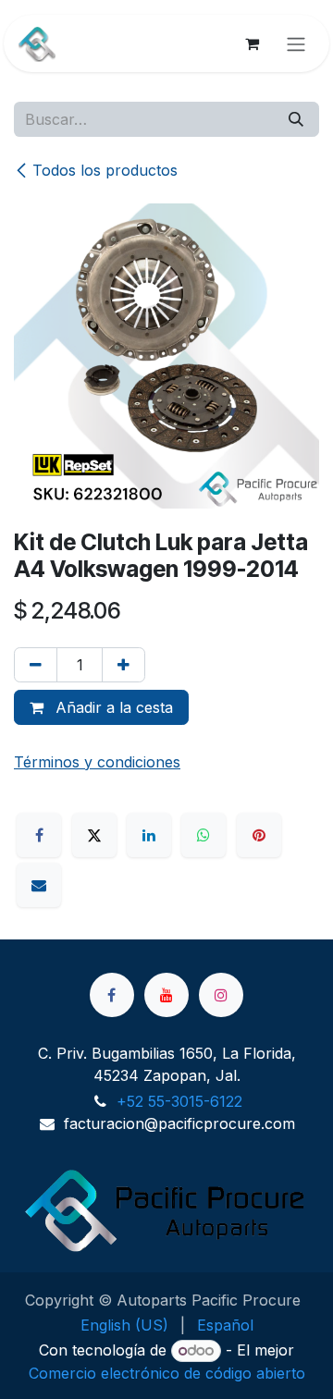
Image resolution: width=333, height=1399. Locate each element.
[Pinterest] (259, 835)
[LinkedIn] (149, 835)
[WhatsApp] (203, 835)
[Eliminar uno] (35, 664)
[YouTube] (166, 995)
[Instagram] (221, 995)
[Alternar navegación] (296, 43)
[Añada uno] (123, 664)
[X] (94, 835)
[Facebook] (39, 835)
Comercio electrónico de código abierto (167, 1373)
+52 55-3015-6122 (179, 1101)
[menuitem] (124, 1325)
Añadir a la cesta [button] (112, 707)
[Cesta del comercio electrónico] (251, 43)
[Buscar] (296, 119)
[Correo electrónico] (39, 885)
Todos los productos (105, 170)
